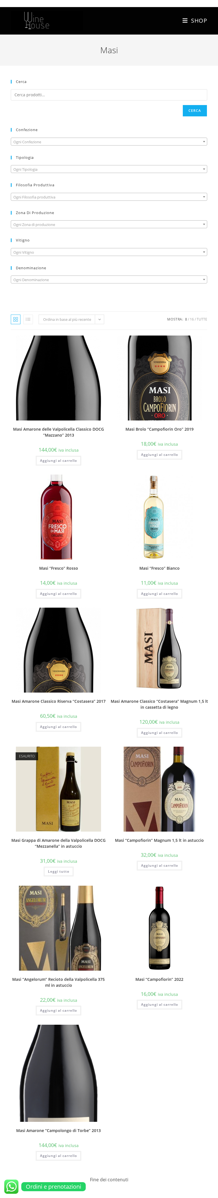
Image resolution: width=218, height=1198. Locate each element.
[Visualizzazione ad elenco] (28, 319)
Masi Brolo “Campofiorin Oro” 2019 (159, 429)
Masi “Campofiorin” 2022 (159, 979)
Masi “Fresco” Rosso (58, 568)
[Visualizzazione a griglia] (15, 319)
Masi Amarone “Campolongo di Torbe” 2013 (58, 1130)
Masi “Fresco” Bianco (159, 568)
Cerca (194, 110)
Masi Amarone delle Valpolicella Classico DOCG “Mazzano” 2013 (58, 432)
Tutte (202, 319)
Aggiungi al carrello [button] (58, 460)
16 (192, 319)
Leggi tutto (58, 871)
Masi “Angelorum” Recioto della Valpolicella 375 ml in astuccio (58, 982)
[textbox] (109, 142)
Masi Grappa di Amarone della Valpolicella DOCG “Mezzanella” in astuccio (58, 843)
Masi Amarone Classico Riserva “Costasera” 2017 (59, 701)
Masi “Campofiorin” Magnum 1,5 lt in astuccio (159, 840)
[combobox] (109, 142)
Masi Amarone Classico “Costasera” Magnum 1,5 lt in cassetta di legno (159, 704)
